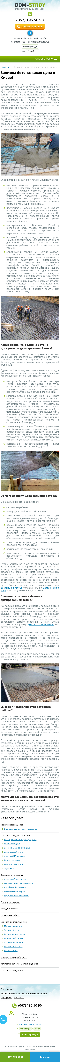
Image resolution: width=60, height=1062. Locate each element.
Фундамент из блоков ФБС (16, 895)
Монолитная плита (13, 926)
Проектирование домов (12, 824)
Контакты (19, 997)
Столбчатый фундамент (15, 887)
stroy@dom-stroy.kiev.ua (38, 42)
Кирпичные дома (12, 843)
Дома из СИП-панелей (14, 856)
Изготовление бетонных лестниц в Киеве (20, 963)
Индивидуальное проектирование (20, 829)
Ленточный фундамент (15, 879)
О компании (6, 989)
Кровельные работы (10, 915)
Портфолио (6, 997)
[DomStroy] (30, 6)
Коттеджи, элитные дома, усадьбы (20, 839)
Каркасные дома (12, 860)
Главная (5, 67)
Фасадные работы (9, 908)
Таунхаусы (9, 868)
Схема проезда (30, 46)
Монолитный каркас (13, 938)
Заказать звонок (32, 26)
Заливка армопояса (13, 942)
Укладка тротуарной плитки (14, 957)
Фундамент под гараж (14, 891)
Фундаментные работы (12, 875)
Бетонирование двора (14, 934)
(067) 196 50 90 (30, 20)
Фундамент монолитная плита (18, 883)
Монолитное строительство (14, 922)
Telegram (45, 1056)
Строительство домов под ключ (15, 835)
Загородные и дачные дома (17, 847)
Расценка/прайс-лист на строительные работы (24, 993)
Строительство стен (10, 902)
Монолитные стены (13, 946)
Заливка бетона (11, 930)
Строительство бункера (12, 970)
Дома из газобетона (13, 852)
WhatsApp (25, 1028)
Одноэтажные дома (13, 864)
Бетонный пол (10, 950)
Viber (37, 1028)
